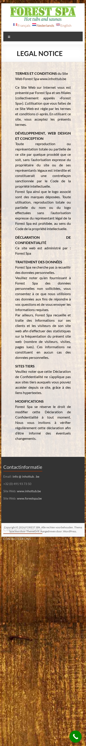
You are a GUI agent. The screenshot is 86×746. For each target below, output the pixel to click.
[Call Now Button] (75, 737)
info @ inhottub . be (26, 476)
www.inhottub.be (29, 491)
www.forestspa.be (29, 498)
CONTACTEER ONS (17, 539)
